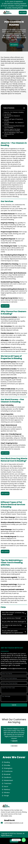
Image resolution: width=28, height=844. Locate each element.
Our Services (7, 114)
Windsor (7, 792)
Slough (6, 796)
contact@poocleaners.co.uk (16, 668)
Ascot (6, 786)
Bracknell (7, 774)
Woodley (7, 765)
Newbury (7, 789)
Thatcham (7, 783)
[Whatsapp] (24, 840)
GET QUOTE (14, 45)
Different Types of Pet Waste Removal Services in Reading (12, 130)
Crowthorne (8, 771)
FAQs (5, 136)
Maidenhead (8, 780)
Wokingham (8, 768)
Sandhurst (7, 777)
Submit (14, 705)
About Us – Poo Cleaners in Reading (13, 112)
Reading (7, 762)
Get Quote (23, 12)
